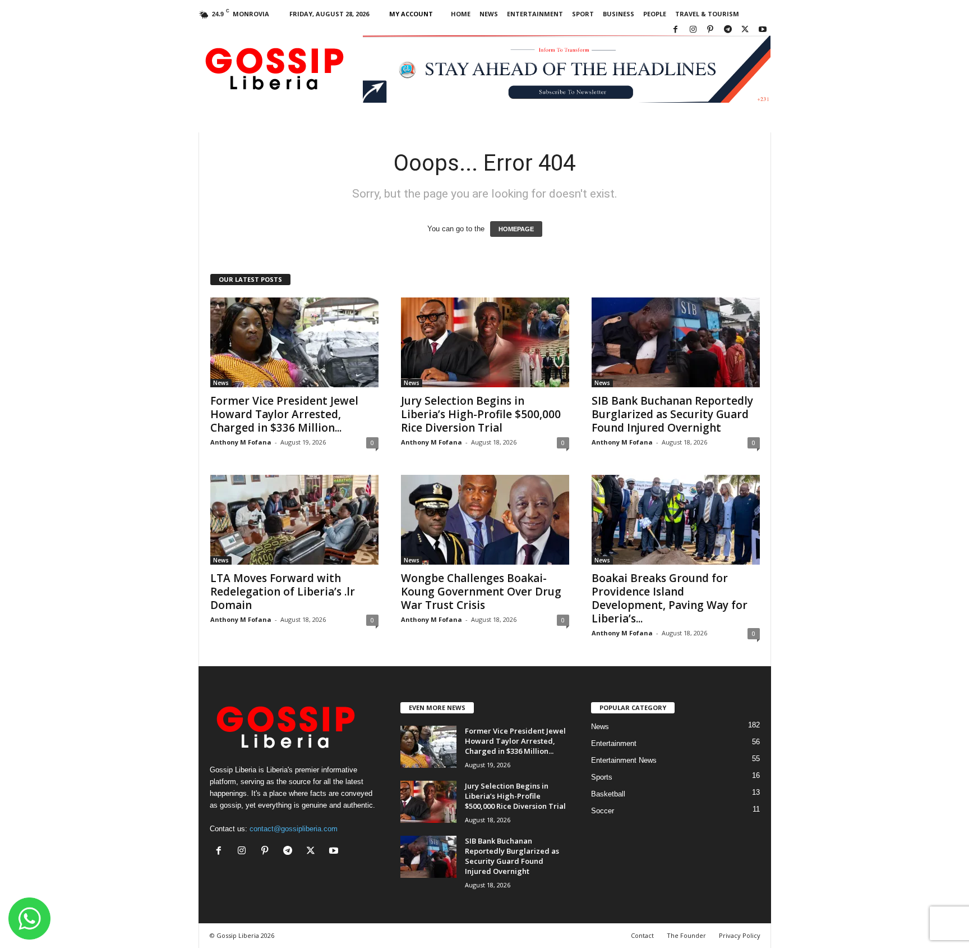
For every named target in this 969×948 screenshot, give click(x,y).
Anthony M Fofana (240, 442)
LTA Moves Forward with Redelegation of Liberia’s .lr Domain (282, 591)
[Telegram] (728, 30)
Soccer (602, 811)
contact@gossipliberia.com (294, 829)
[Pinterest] (710, 30)
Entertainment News (624, 760)
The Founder (686, 935)
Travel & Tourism (707, 14)
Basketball (608, 794)
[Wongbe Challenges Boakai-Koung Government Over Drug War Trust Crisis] (485, 520)
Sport (583, 14)
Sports (601, 777)
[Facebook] (675, 30)
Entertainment (535, 14)
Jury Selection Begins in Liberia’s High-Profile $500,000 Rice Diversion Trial (481, 414)
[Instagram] (693, 30)
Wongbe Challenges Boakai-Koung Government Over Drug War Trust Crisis (481, 591)
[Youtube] (762, 30)
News (488, 14)
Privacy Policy (739, 935)
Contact (642, 935)
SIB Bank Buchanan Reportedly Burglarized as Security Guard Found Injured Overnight (672, 414)
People (654, 14)
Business (618, 14)
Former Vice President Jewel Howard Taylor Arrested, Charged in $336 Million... (284, 414)
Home (460, 14)
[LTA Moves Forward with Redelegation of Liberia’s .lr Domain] (294, 520)
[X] (745, 30)
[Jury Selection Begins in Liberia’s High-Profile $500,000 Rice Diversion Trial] (485, 342)
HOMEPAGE (516, 229)
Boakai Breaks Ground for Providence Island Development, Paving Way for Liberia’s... (669, 598)
